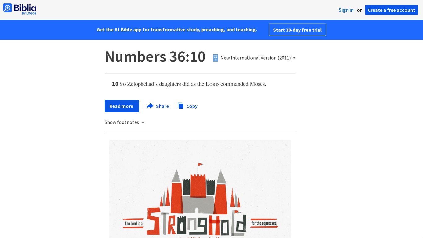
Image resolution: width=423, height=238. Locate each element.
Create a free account (391, 10)
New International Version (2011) (255, 58)
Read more (122, 106)
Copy (191, 105)
